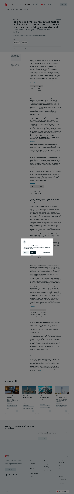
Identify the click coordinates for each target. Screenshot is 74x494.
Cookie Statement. (30, 248)
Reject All (25, 252)
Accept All (33, 252)
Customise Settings (47, 252)
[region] (37, 247)
